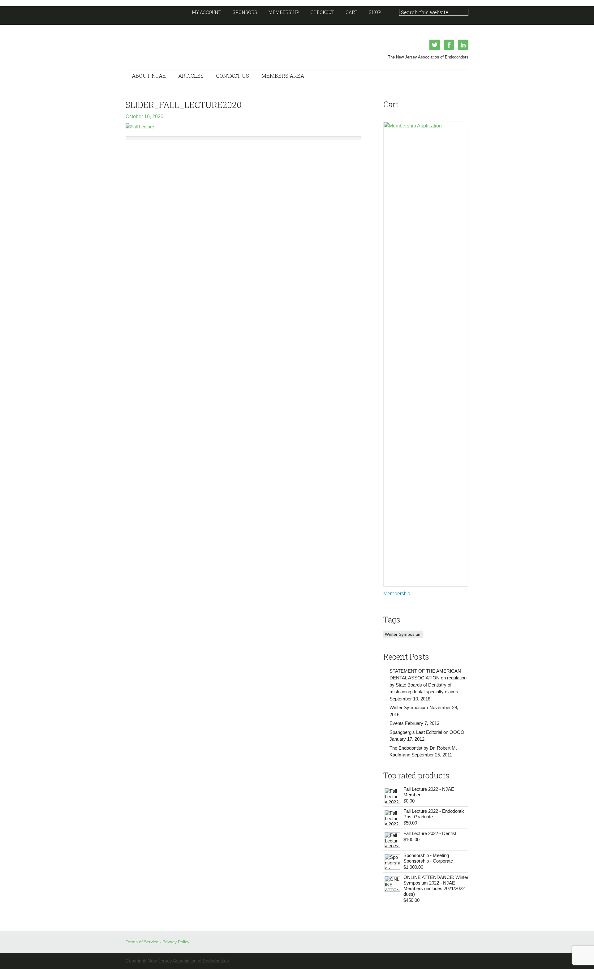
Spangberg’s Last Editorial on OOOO (427, 732)
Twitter (434, 45)
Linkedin (463, 45)
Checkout (322, 12)
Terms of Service (143, 941)
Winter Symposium (403, 634)
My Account (207, 12)
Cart (352, 12)
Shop (375, 12)
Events (397, 723)
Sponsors (245, 12)
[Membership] (425, 354)
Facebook (449, 45)
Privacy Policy (175, 941)
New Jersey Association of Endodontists (187, 45)
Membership (283, 12)
